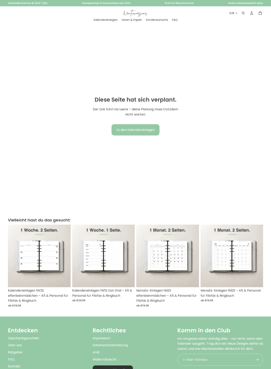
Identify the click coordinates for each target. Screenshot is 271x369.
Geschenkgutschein (23, 338)
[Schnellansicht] (64, 281)
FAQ (11, 359)
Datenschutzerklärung (110, 345)
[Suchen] (243, 13)
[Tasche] (260, 13)
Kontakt (14, 366)
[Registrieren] (257, 360)
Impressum (101, 338)
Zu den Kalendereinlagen (135, 130)
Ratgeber (15, 352)
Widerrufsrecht (104, 359)
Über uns (15, 345)
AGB (96, 352)
